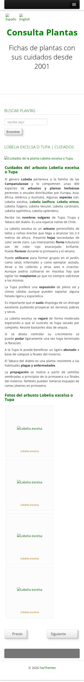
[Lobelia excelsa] (29, 428)
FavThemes (48, 668)
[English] (24, 17)
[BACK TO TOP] (42, 653)
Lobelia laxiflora (42, 202)
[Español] (11, 17)
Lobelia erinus (68, 202)
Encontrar (13, 131)
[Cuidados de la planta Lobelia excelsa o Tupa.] (39, 158)
